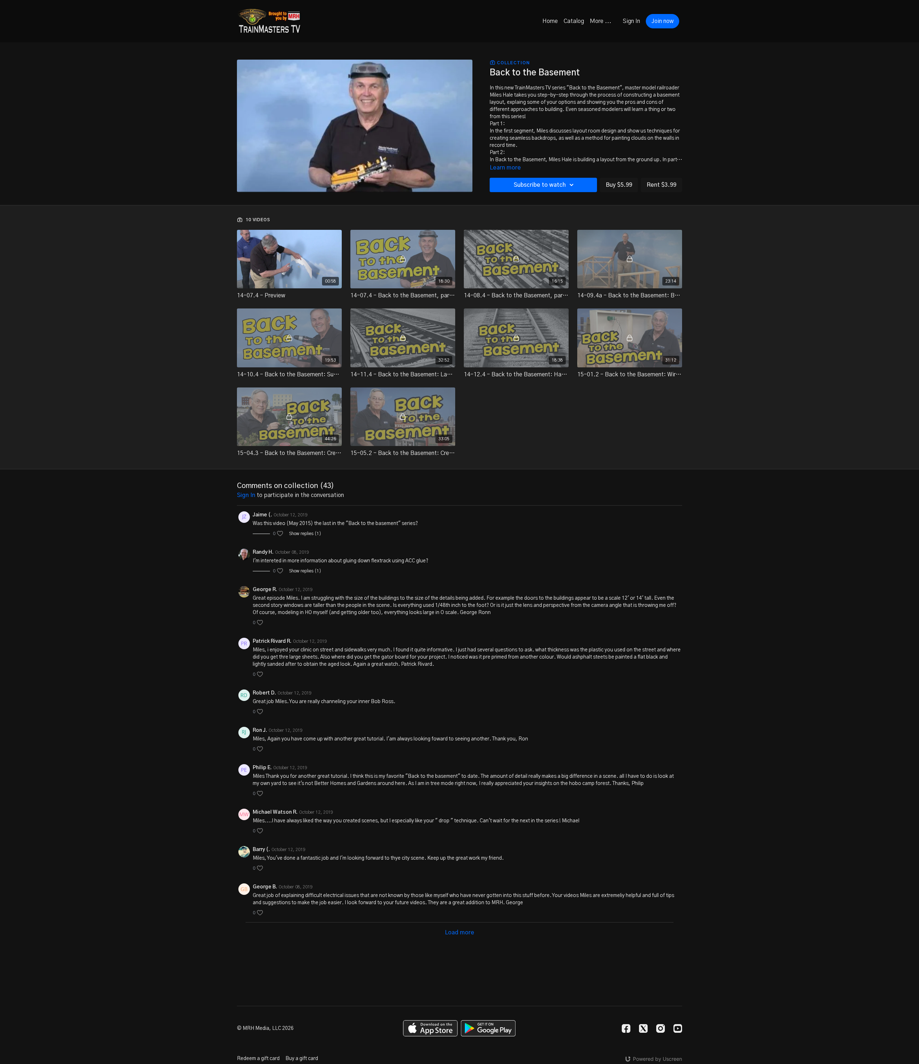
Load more (459, 932)
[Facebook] (626, 1028)
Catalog (574, 21)
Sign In (631, 21)
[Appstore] (430, 1028)
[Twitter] (643, 1028)
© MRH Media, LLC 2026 (265, 1028)
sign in (246, 495)
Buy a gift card (301, 1058)
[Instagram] (660, 1028)
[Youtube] (677, 1028)
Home (550, 21)
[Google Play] (488, 1028)
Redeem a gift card (258, 1058)
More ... (600, 21)
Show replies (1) (305, 533)
